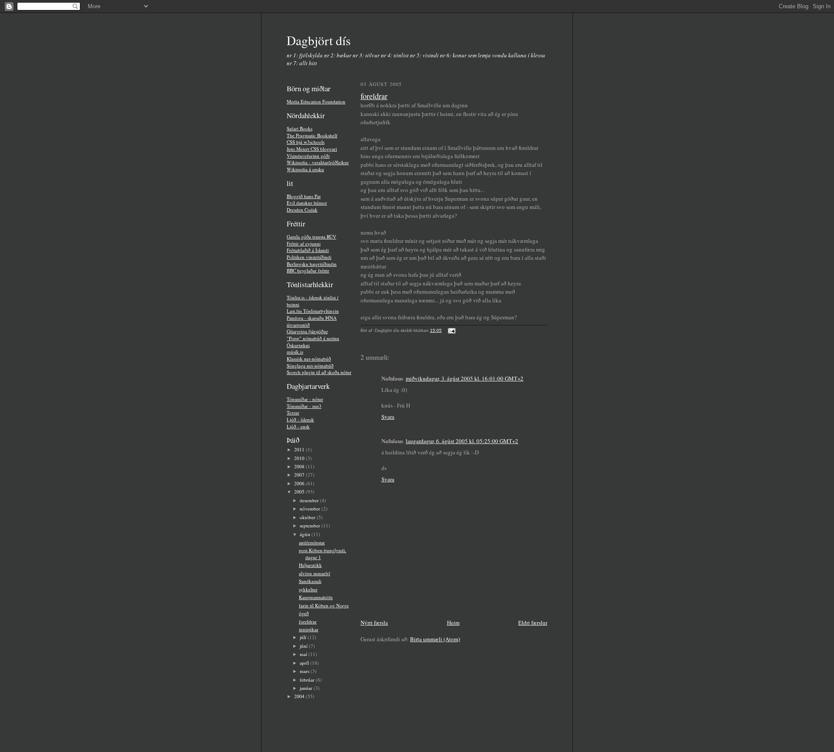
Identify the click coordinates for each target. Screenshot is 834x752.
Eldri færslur (532, 622)
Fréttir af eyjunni (304, 243)
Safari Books (299, 128)
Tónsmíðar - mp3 (304, 406)
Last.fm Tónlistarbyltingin (313, 311)
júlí (304, 637)
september (310, 525)
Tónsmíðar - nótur (305, 399)
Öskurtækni (298, 345)
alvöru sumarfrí (314, 573)
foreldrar (308, 621)
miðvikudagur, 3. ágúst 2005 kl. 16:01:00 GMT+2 (464, 378)
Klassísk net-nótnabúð (309, 358)
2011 (300, 449)
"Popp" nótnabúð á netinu (313, 338)
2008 (300, 466)
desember (310, 500)
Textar (293, 412)
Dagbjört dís (319, 40)
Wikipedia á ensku (305, 169)
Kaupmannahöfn (316, 597)
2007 (300, 474)
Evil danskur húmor (307, 202)
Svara (387, 417)
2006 (300, 483)
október (308, 517)
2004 (300, 696)
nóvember (310, 508)
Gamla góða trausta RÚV (311, 236)
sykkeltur (308, 589)
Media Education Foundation (316, 101)
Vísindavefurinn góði (308, 155)
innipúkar (308, 629)
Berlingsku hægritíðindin (312, 264)
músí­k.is (295, 351)
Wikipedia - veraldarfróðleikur (318, 162)
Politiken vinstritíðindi (309, 257)
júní (304, 646)
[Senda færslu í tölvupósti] (451, 330)
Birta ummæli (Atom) (435, 639)
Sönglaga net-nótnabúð (310, 365)
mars (305, 671)
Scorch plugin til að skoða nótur (319, 372)
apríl (305, 662)
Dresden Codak (302, 209)
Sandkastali (310, 581)
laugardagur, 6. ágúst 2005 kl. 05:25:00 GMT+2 (462, 441)
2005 (300, 491)
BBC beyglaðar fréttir (308, 270)
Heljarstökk (310, 565)
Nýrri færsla (374, 622)
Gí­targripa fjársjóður (307, 331)
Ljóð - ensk (298, 426)
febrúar (308, 679)
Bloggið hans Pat (304, 196)
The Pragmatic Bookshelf (312, 135)
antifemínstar (312, 542)
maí (304, 654)
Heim (453, 622)
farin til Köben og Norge (324, 605)
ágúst (305, 534)
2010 (300, 458)
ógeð (304, 613)
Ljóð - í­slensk (300, 419)
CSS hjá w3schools (305, 142)
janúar (307, 688)
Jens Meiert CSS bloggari (312, 149)
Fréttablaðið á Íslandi (308, 250)
